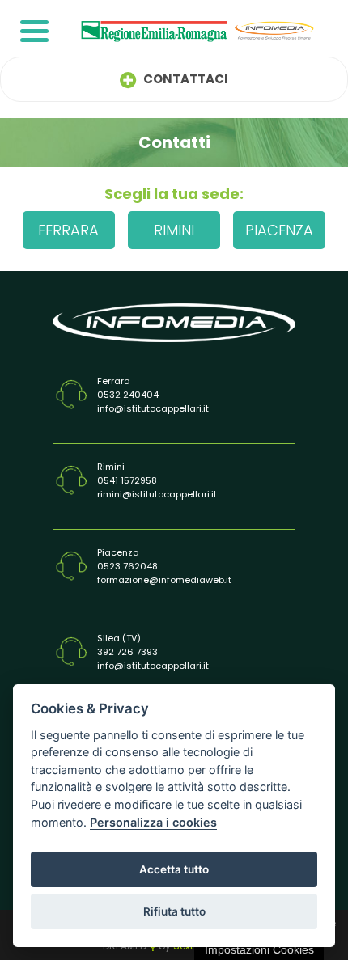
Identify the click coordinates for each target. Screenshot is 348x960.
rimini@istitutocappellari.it (157, 494)
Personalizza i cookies (153, 822)
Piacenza (279, 230)
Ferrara (68, 230)
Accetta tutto (174, 869)
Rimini (174, 230)
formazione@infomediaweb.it (164, 579)
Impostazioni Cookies (259, 949)
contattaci (184, 78)
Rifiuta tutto (174, 911)
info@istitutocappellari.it (153, 408)
